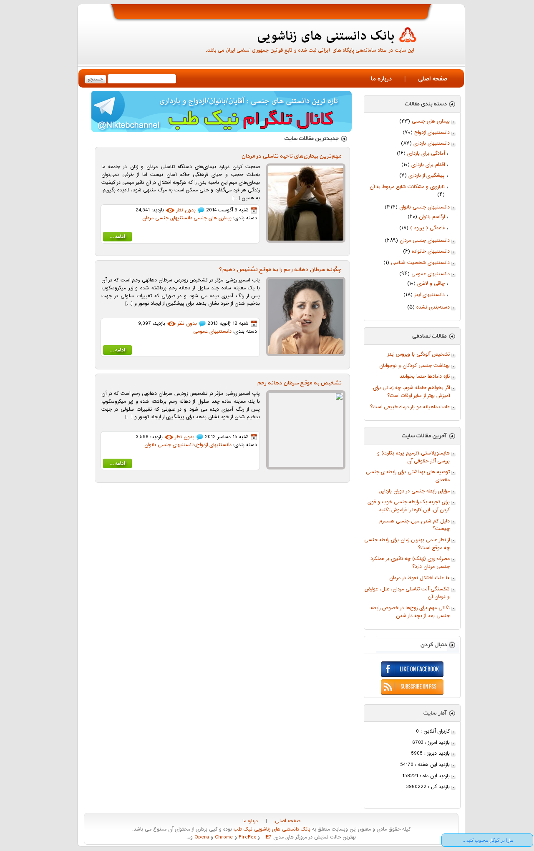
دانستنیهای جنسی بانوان (424, 207)
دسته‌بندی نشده (433, 307)
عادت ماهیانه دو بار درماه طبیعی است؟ (410, 407)
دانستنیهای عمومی (430, 274)
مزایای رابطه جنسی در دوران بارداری (414, 491)
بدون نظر (186, 210)
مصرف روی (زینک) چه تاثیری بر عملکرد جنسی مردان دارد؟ (410, 563)
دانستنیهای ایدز (429, 295)
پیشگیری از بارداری (426, 175)
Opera (201, 837)
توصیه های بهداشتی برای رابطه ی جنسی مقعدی (408, 476)
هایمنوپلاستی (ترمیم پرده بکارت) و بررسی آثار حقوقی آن (413, 457)
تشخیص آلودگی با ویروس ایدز (419, 354)
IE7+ (266, 837)
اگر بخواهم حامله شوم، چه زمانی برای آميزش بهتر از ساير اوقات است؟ (411, 392)
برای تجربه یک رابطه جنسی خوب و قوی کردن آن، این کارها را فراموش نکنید (409, 506)
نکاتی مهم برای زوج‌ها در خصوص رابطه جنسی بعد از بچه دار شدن (410, 612)
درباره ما (381, 79)
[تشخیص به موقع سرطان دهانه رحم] (117, 465)
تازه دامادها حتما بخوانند (425, 376)
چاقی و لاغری (431, 283)
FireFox (246, 837)
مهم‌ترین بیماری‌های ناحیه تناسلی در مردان (291, 156)
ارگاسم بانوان (432, 217)
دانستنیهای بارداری (431, 143)
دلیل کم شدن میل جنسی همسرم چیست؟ (414, 525)
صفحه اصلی (432, 79)
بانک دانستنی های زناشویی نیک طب (271, 829)
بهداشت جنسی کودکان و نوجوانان (414, 365)
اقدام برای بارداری (428, 165)
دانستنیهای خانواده (431, 251)
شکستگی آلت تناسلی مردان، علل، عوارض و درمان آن (407, 593)
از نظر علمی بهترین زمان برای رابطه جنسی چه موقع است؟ (407, 544)
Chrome (223, 837)
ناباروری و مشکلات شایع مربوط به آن (407, 187)
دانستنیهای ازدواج (432, 132)
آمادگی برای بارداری (426, 153)
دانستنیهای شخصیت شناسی (420, 263)
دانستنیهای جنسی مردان (425, 240)
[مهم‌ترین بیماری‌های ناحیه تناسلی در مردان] (117, 238)
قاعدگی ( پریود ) (427, 228)
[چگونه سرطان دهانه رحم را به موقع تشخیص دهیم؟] (117, 351)
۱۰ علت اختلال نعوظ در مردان (419, 578)
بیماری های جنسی (431, 121)
